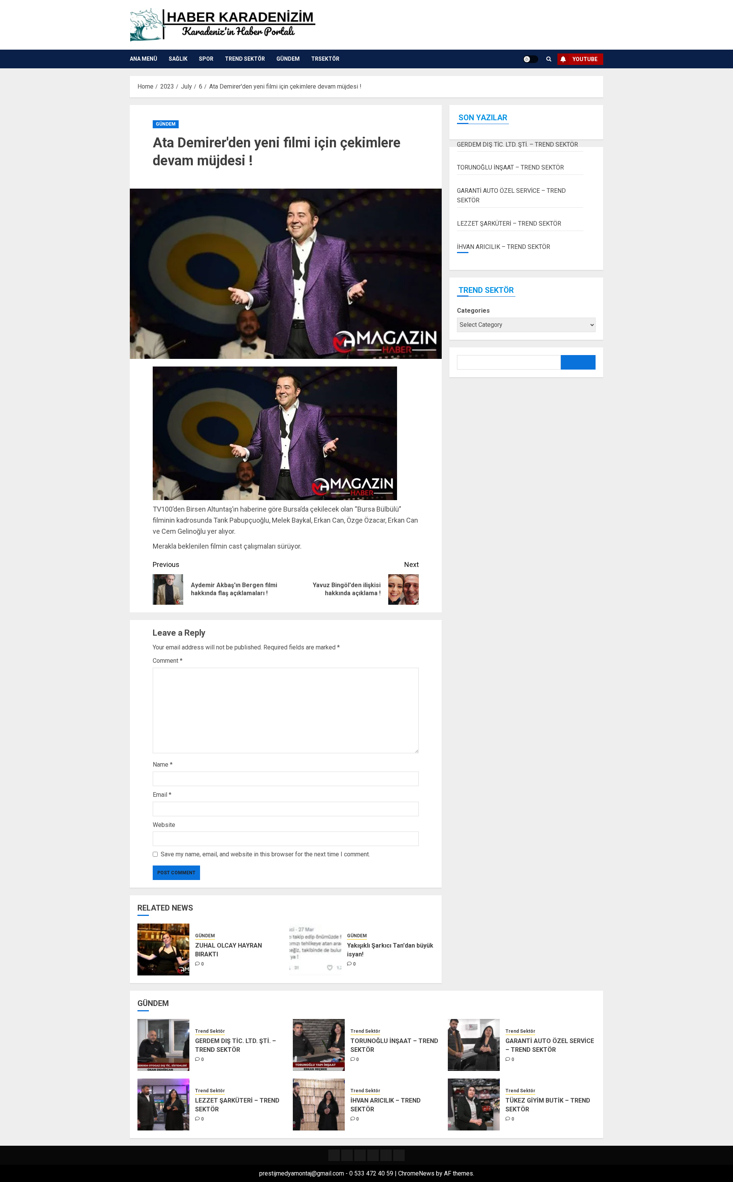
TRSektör (325, 59)
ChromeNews (416, 1173)
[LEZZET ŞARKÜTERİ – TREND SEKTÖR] (163, 1104)
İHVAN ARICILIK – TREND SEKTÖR (503, 246)
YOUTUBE (585, 59)
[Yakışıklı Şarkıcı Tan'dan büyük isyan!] (315, 949)
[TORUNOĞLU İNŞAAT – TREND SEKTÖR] (319, 1045)
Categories (473, 311)
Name (163, 764)
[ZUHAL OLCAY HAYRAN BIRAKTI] (163, 949)
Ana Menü (143, 59)
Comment (167, 660)
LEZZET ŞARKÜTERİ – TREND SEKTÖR (509, 223)
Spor (206, 59)
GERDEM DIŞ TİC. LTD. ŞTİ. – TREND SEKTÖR (517, 144)
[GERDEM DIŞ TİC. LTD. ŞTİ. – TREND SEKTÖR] (163, 1045)
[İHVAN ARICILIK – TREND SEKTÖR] (319, 1104)
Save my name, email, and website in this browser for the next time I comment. (265, 854)
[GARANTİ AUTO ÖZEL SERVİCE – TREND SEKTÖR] (474, 1045)
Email (162, 794)
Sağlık (178, 59)
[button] (549, 59)
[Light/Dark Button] (530, 59)
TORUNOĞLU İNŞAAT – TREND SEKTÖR (510, 167)
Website (164, 824)
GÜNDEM (288, 59)
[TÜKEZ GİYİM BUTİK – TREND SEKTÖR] (474, 1104)
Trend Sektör (245, 59)
